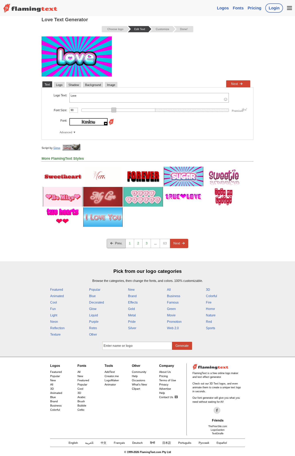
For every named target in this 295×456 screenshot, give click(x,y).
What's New (139, 384)
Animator (110, 384)
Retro (93, 328)
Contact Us (166, 397)
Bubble (81, 405)
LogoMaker (112, 380)
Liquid (93, 315)
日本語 (166, 442)
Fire (209, 302)
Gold (131, 309)
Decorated (96, 302)
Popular (94, 289)
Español (222, 442)
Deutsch (137, 442)
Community (139, 371)
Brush (81, 401)
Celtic (80, 409)
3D (208, 289)
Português (184, 442)
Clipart (136, 388)
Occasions (138, 380)
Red (209, 321)
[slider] (113, 110)
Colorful (211, 296)
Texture (55, 334)
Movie (171, 315)
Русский (204, 442)
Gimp (56, 147)
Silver (132, 328)
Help (135, 376)
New (131, 289)
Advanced (66, 132)
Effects (133, 302)
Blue (92, 296)
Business (173, 296)
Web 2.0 (173, 328)
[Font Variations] (111, 124)
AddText (110, 371)
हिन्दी (152, 442)
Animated (57, 296)
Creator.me (112, 376)
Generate (182, 345)
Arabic (81, 397)
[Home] (30, 8)
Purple (94, 321)
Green (171, 309)
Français (119, 442)
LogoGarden (218, 430)
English (73, 442)
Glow (93, 309)
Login (274, 8)
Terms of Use (167, 380)
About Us (165, 371)
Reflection (57, 328)
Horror (210, 309)
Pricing (254, 8)
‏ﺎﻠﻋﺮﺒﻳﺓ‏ (89, 442)
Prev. (118, 243)
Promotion (174, 321)
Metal (132, 315)
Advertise (165, 388)
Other (93, 334)
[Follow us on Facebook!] (217, 410)
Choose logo (115, 29)
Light (53, 315)
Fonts (238, 8)
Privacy (163, 384)
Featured (56, 289)
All (169, 289)
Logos (223, 8)
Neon (54, 321)
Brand (132, 296)
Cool (53, 302)
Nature (211, 315)
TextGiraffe (218, 433)
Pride (132, 321)
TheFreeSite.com (217, 426)
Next (234, 84)
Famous (173, 302)
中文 (103, 442)
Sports (210, 328)
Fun (53, 309)
